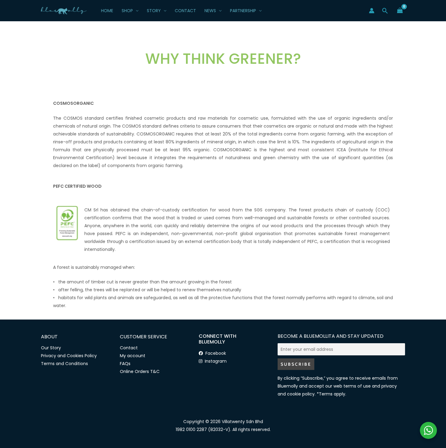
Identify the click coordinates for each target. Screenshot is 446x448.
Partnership (243, 11)
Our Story (51, 348)
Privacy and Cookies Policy (69, 356)
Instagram (214, 361)
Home (107, 11)
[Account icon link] (371, 10)
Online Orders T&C (140, 371)
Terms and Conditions (64, 364)
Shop (127, 11)
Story (154, 11)
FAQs (125, 364)
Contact (185, 11)
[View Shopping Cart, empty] (400, 10)
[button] (385, 11)
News (210, 11)
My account (132, 356)
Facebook (214, 353)
